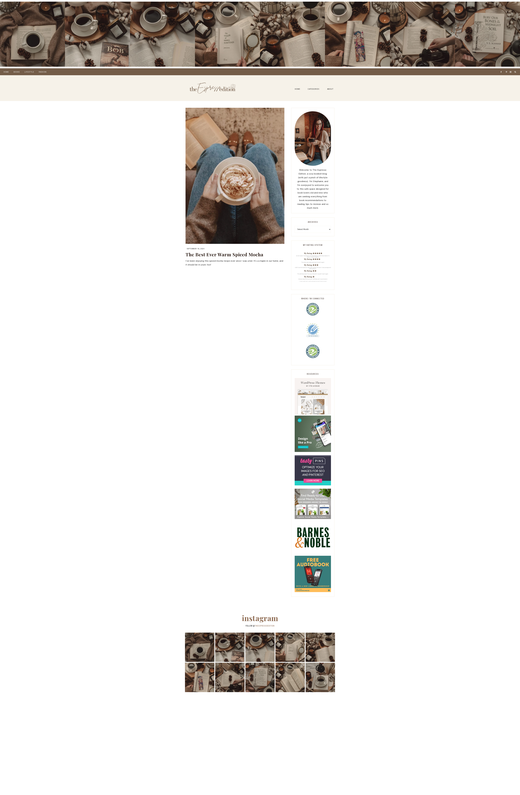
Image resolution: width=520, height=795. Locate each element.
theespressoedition (264, 626)
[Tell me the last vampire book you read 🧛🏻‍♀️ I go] (487, 34)
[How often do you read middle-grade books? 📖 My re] (97, 34)
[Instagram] (511, 69)
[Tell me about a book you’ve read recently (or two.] (162, 34)
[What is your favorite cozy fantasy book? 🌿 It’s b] (227, 34)
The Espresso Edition (213, 88)
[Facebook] (502, 69)
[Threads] (504, 69)
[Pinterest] (507, 69)
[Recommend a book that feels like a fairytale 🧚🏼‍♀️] (422, 34)
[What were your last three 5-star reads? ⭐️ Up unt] (32, 34)
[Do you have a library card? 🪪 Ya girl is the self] (320, 677)
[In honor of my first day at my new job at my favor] (292, 34)
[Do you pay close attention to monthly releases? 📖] (290, 677)
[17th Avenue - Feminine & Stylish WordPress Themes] (313, 413)
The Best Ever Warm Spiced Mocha (224, 254)
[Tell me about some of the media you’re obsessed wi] (357, 34)
